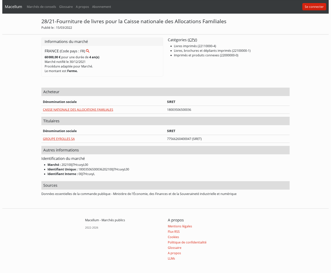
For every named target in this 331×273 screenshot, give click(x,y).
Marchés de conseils (41, 7)
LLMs (171, 258)
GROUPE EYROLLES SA (59, 139)
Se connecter (314, 7)
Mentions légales (180, 226)
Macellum (13, 6)
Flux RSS (174, 231)
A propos (82, 7)
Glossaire (66, 7)
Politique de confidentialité (187, 242)
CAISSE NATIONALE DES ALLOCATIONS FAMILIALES (78, 110)
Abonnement (101, 7)
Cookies (173, 237)
